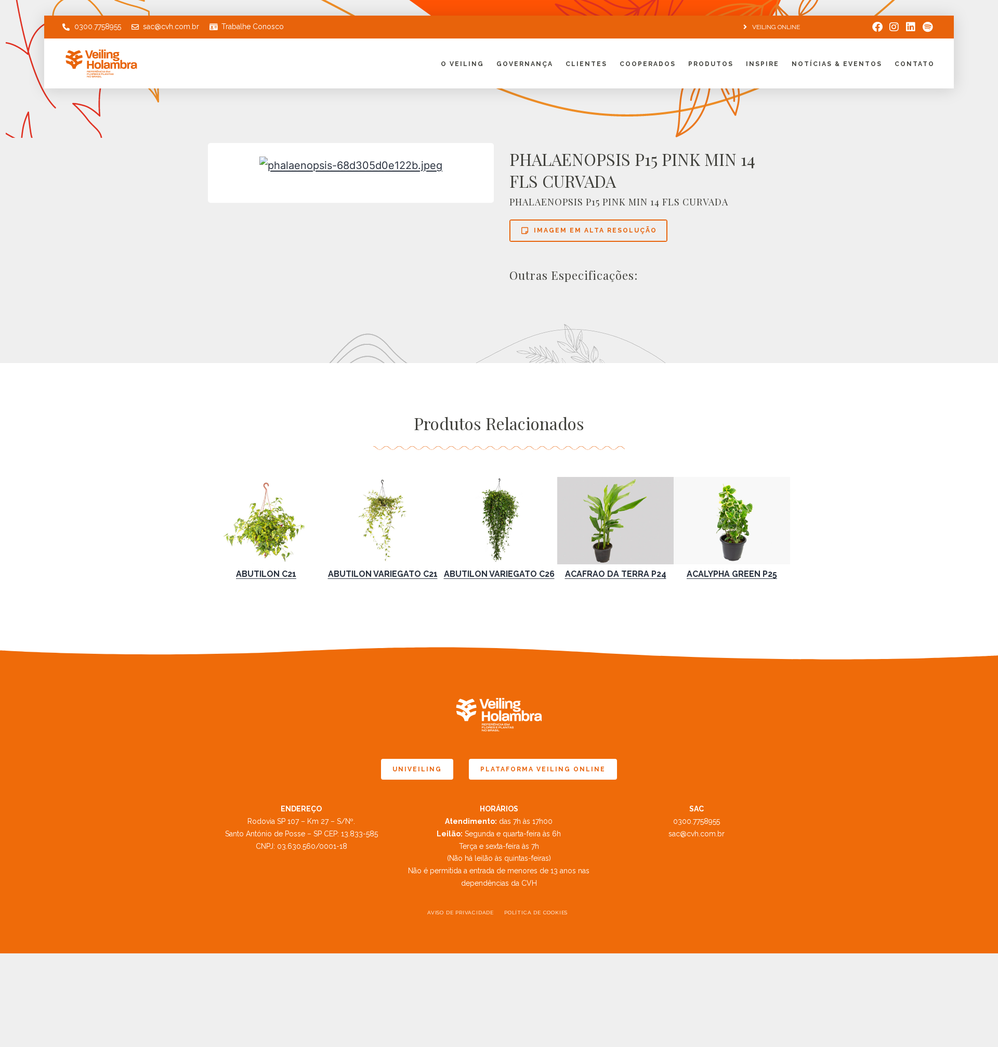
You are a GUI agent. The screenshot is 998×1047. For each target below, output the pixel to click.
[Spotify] (927, 27)
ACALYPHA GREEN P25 (732, 574)
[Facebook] (877, 27)
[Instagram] (894, 27)
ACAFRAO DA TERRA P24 (615, 574)
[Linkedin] (910, 27)
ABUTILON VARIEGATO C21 (383, 574)
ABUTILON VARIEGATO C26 (499, 574)
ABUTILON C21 (266, 574)
